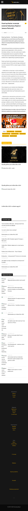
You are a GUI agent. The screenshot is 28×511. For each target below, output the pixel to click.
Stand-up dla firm (14, 471)
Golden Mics (14, 443)
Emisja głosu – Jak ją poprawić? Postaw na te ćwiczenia (14, 256)
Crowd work (14, 414)
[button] (2, 2)
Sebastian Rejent (13, 135)
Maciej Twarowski (14, 133)
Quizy (14, 397)
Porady (14, 395)
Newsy (14, 393)
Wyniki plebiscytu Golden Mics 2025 (11, 164)
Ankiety (14, 445)
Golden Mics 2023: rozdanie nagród (11, 206)
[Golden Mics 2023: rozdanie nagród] (14, 196)
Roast (14, 412)
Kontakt (14, 480)
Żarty (14, 430)
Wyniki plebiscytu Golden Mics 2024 (11, 185)
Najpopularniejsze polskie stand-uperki (16, 280)
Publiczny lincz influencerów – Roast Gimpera (12, 251)
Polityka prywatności (14, 489)
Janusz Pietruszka (10, 131)
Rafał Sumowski (6, 135)
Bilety (14, 442)
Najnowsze (14, 409)
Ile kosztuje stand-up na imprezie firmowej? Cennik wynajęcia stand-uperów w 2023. (15, 358)
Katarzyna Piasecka (6, 133)
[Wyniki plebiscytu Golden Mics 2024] (14, 175)
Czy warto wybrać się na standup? (9, 230)
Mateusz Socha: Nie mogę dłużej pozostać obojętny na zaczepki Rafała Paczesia (16, 289)
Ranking (14, 410)
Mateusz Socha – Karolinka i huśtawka (16, 305)
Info (25, 32)
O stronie (14, 454)
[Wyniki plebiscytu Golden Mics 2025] (14, 154)
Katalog (14, 428)
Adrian (5, 32)
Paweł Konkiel (22, 133)
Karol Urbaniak (18, 131)
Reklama (14, 463)
